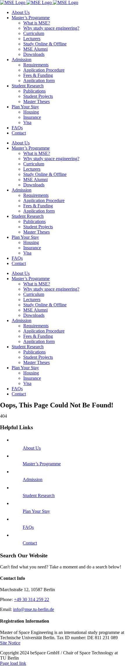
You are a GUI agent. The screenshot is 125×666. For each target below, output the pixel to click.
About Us (32, 448)
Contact (30, 542)
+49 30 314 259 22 (31, 599)
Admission (32, 479)
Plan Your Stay (36, 511)
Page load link (13, 663)
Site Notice (10, 642)
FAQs (28, 527)
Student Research (39, 495)
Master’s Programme (42, 463)
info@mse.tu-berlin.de (33, 609)
